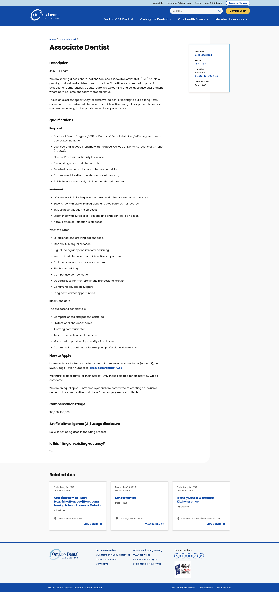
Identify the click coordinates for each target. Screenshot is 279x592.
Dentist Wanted (203, 54)
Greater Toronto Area (206, 76)
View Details (91, 524)
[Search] (219, 10)
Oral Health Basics (191, 19)
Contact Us (102, 563)
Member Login (237, 10)
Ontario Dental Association (69, 587)
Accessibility (206, 587)
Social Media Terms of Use (147, 563)
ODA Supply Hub (141, 554)
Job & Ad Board (213, 3)
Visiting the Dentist (154, 19)
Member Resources (229, 19)
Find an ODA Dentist (118, 19)
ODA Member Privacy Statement (113, 554)
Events (198, 3)
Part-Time (200, 63)
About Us (158, 3)
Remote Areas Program (145, 559)
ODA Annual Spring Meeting (147, 550)
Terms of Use (224, 587)
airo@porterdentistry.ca (105, 367)
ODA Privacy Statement (183, 587)
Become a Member (238, 3)
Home (52, 39)
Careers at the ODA (106, 559)
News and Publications (179, 3)
